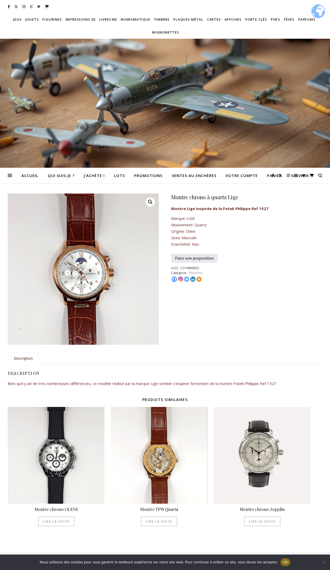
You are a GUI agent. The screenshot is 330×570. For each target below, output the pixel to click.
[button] (150, 202)
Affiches (233, 19)
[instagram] (24, 6)
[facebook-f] (9, 6)
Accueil (29, 175)
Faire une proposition (194, 258)
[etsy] (32, 6)
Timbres (162, 19)
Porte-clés (256, 19)
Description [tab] (23, 358)
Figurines (52, 19)
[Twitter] (186, 279)
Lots (119, 175)
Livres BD (108, 19)
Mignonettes (165, 32)
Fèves (289, 19)
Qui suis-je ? (61, 175)
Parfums (307, 19)
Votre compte (242, 175)
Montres (196, 272)
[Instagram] (180, 279)
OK (285, 562)
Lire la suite (56, 521)
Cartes (214, 19)
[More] (199, 279)
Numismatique (135, 19)
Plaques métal (188, 19)
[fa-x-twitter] (16, 6)
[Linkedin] (192, 279)
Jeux (17, 19)
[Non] (323, 562)
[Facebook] (174, 279)
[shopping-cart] (47, 6)
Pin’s (275, 19)
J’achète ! (94, 175)
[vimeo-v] (39, 6)
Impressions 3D (80, 19)
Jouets (32, 19)
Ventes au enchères (194, 175)
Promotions (148, 175)
